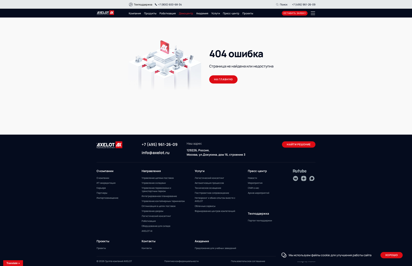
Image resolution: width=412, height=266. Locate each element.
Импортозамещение (107, 197)
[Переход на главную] (105, 12)
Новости (252, 177)
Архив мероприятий (258, 192)
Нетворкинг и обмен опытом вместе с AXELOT (215, 199)
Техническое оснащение (208, 187)
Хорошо (391, 255)
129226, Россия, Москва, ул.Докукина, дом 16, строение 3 (216, 152)
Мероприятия (255, 182)
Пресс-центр (231, 13)
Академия (202, 13)
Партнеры (102, 192)
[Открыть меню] (313, 13)
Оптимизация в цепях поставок (159, 206)
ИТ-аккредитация (106, 182)
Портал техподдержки (260, 220)
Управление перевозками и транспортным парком (156, 189)
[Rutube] (300, 171)
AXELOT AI (147, 230)
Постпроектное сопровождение (212, 192)
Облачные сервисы (205, 206)
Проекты (247, 13)
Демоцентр (186, 13)
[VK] (295, 178)
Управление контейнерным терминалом (163, 201)
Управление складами (154, 182)
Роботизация (167, 13)
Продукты (150, 13)
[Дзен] (303, 178)
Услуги (215, 13)
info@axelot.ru (155, 152)
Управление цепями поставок (158, 177)
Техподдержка (143, 4)
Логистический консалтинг (156, 215)
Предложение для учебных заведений (215, 248)
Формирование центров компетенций (215, 211)
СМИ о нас (253, 187)
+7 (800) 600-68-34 (170, 4)
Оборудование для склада (156, 225)
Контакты (147, 248)
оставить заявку (294, 13)
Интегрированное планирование (159, 196)
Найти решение (299, 144)
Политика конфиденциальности (181, 261)
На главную (223, 79)
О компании (103, 177)
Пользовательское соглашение (248, 261)
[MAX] (311, 178)
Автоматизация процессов (209, 182)
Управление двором (152, 211)
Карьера (101, 187)
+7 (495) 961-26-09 (303, 4)
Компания (135, 13)
